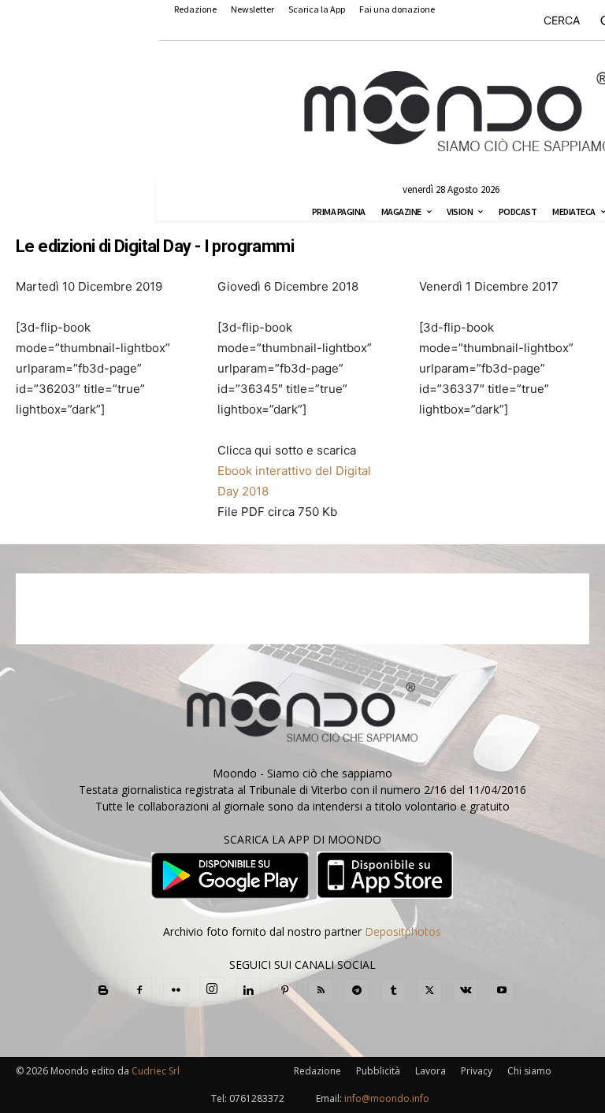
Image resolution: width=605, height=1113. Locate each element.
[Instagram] (212, 989)
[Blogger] (103, 991)
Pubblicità (378, 1071)
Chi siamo (529, 1071)
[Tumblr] (393, 991)
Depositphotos (403, 931)
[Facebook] (139, 991)
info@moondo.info (386, 1098)
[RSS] (320, 991)
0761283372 (256, 1098)
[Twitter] (429, 991)
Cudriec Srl (154, 1071)
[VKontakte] (465, 991)
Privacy (476, 1071)
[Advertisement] (302, 608)
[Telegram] (356, 991)
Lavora (430, 1071)
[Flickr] (175, 991)
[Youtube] (501, 991)
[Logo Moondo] (458, 112)
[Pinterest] (284, 991)
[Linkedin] (248, 991)
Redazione (317, 1071)
